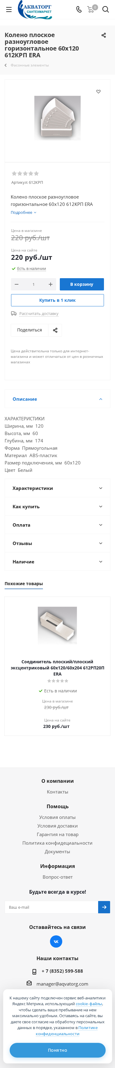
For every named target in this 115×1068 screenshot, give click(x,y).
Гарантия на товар (58, 834)
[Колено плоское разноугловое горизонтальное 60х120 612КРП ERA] (57, 118)
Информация (57, 866)
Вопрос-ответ (58, 877)
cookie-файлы (89, 1003)
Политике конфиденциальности (67, 1030)
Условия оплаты (57, 817)
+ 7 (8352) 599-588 (62, 971)
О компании (57, 781)
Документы (57, 851)
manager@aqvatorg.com (62, 984)
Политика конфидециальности (57, 843)
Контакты (57, 792)
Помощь (58, 806)
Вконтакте (56, 941)
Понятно (57, 1050)
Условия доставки (57, 826)
